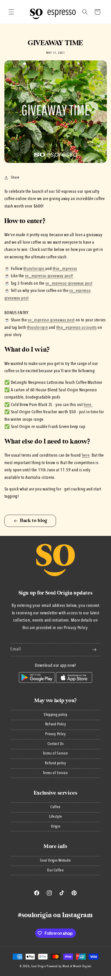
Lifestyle (55, 817)
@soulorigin (37, 328)
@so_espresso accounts (76, 328)
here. (88, 405)
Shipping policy (55, 715)
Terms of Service (55, 753)
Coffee (55, 807)
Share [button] (15, 178)
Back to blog (33, 520)
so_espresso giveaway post (68, 283)
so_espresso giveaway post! (49, 276)
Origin (55, 826)
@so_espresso (65, 269)
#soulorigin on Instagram (55, 915)
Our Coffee (55, 870)
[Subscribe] (94, 649)
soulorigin (35, 269)
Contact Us (55, 744)
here (86, 455)
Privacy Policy (55, 734)
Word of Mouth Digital (76, 966)
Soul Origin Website (55, 861)
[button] (11, 12)
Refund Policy (55, 724)
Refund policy (55, 763)
